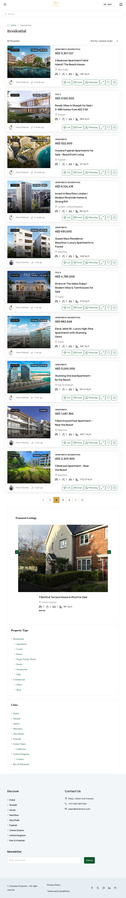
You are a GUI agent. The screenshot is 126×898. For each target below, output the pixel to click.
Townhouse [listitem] (21, 669)
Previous (17, 552)
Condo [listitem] (19, 649)
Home (13, 25)
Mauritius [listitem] (17, 729)
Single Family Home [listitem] (26, 659)
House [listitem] (19, 654)
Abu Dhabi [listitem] (18, 734)
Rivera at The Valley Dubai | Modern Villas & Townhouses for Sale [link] (74, 287)
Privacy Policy (53, 884)
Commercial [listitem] (19, 679)
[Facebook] (92, 887)
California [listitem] (21, 749)
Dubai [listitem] (16, 713)
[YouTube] (116, 887)
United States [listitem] (19, 744)
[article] (63, 570)
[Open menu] (5, 4)
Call (68, 82)
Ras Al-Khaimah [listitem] (21, 764)
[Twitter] (98, 887)
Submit (89, 860)
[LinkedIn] (110, 887)
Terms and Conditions (58, 891)
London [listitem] (20, 759)
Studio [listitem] (19, 664)
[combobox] (108, 41)
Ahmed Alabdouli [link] (22, 82)
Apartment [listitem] (21, 644)
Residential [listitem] (18, 639)
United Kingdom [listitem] (21, 754)
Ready (44, 95)
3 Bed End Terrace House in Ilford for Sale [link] (63, 597)
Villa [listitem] (18, 674)
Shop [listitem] (18, 689)
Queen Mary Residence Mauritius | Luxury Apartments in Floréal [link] (74, 242)
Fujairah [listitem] (17, 739)
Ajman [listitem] (16, 723)
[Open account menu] (120, 4)
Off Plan (43, 50)
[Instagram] (104, 887)
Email (79, 82)
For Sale (34, 50)
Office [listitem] (19, 684)
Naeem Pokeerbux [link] (22, 262)
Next (109, 552)
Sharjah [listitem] (16, 718)
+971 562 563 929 (77, 803)
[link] (28, 62)
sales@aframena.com (79, 808)
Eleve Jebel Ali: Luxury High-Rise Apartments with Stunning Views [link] (74, 332)
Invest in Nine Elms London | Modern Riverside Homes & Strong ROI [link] (71, 197)
